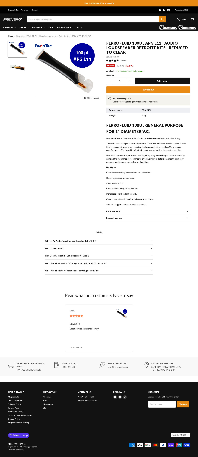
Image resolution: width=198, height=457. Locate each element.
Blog (79, 27)
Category (8, 27)
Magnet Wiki (13, 397)
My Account (48, 404)
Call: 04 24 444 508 (86, 397)
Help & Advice (64, 27)
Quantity (110, 75)
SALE (50, 27)
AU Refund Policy (15, 411)
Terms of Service (15, 400)
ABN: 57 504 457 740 (16, 444)
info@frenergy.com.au (87, 400)
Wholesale (25, 10)
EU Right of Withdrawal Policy (20, 415)
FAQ (45, 400)
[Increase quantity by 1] (130, 81)
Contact (35, 10)
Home (10, 36)
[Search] (162, 19)
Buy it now (148, 89)
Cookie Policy (14, 419)
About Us (47, 397)
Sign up (183, 404)
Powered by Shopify (16, 450)
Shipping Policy (13, 10)
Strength (37, 27)
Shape (23, 27)
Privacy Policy (14, 408)
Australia (181, 10)
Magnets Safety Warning (18, 422)
